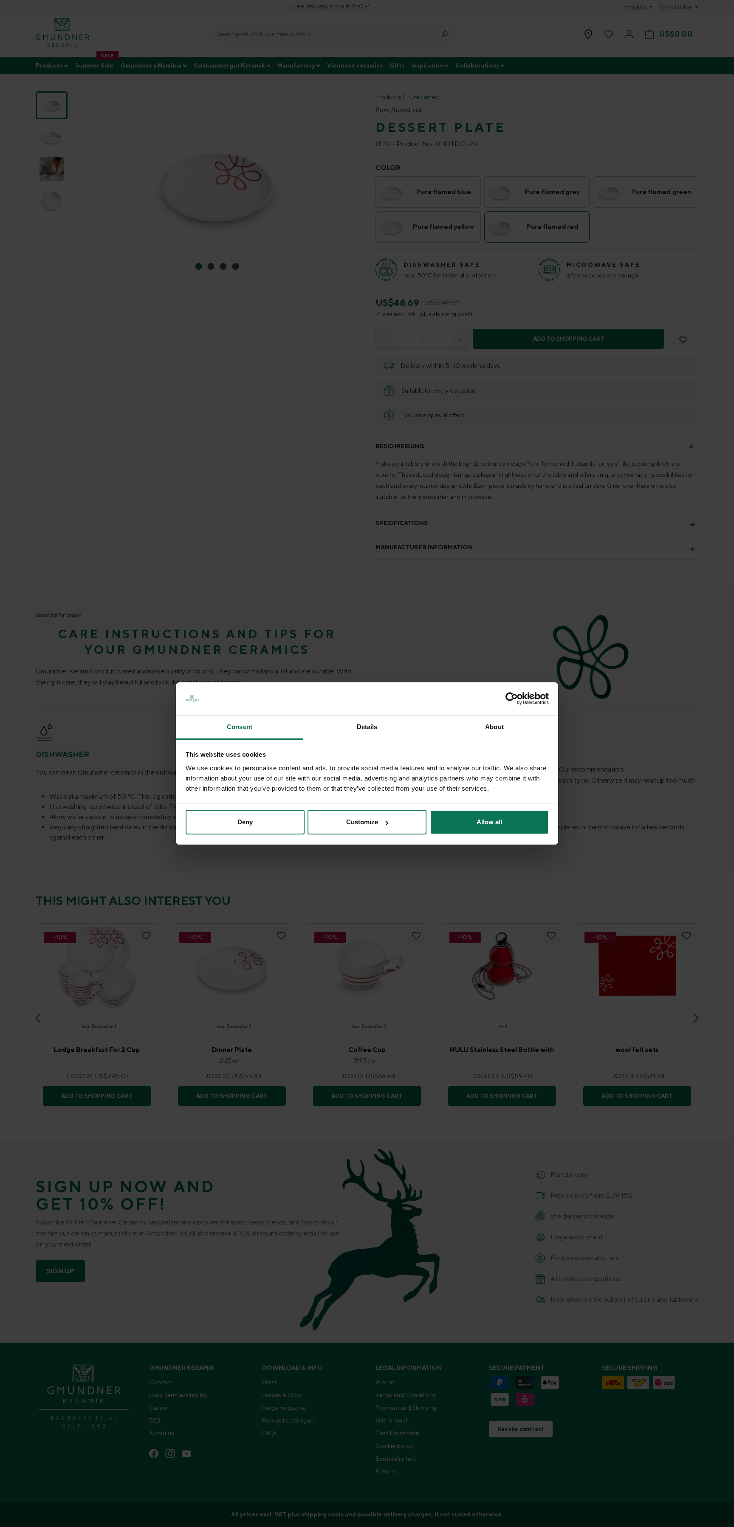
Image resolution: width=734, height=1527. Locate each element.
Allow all (489, 822)
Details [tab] (367, 726)
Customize (362, 822)
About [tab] (494, 726)
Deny (245, 822)
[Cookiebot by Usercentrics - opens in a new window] (511, 699)
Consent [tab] (239, 726)
